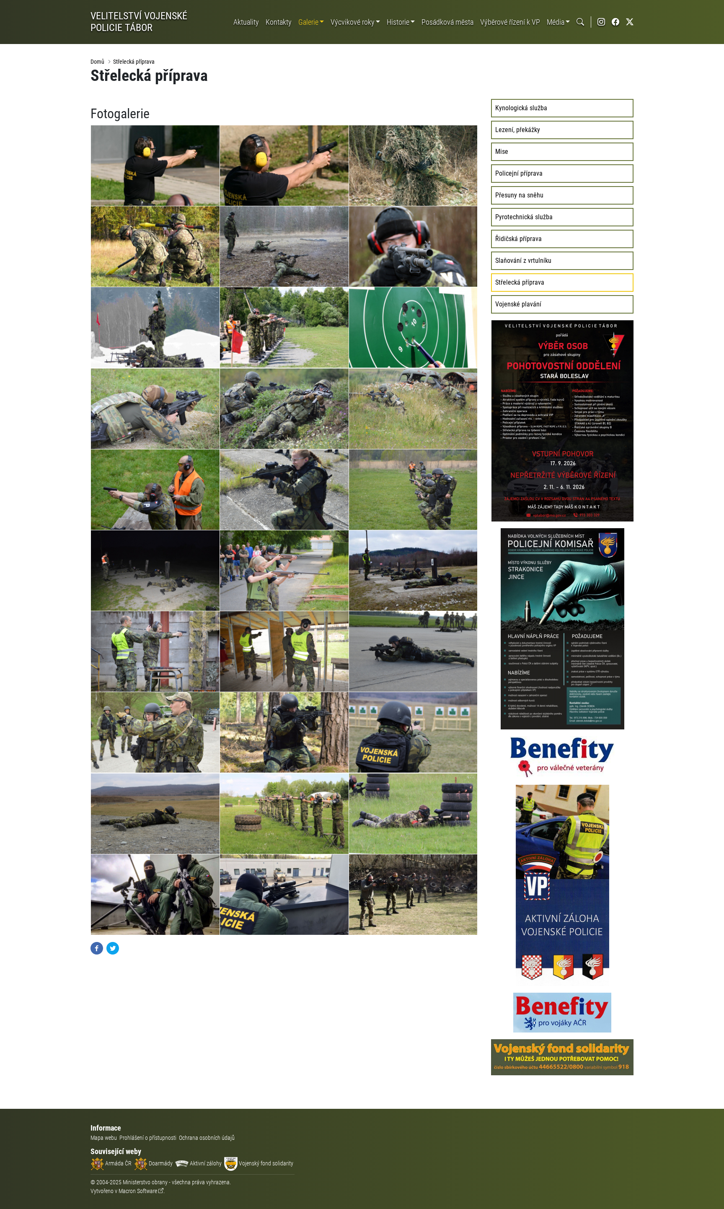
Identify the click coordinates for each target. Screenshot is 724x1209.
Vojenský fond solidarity (265, 1163)
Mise (501, 152)
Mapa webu (103, 1137)
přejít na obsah (22, 6)
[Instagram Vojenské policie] (601, 22)
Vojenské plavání (518, 304)
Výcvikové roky (353, 22)
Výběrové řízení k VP (510, 22)
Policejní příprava (519, 173)
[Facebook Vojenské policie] (615, 22)
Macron (138, 1191)
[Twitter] (112, 948)
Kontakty (279, 22)
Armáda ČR (118, 1163)
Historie (398, 22)
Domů (97, 61)
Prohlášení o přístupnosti (147, 1137)
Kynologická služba (521, 108)
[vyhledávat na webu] (580, 22)
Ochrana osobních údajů (207, 1137)
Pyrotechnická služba (524, 217)
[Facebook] (96, 948)
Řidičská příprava (518, 239)
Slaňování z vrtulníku (523, 261)
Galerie (308, 22)
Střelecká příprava (134, 61)
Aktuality (246, 22)
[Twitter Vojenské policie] (630, 22)
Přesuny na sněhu (519, 195)
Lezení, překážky (517, 130)
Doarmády (160, 1163)
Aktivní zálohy (205, 1163)
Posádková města (447, 22)
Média (555, 22)
